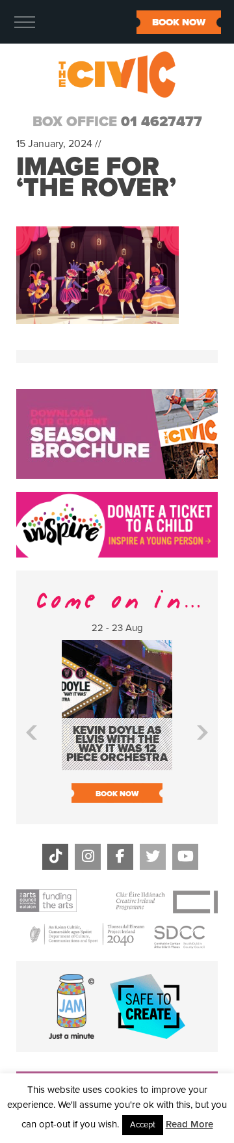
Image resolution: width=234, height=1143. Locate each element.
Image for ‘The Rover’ (96, 177)
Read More (189, 1124)
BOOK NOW (178, 22)
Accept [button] (142, 1125)
